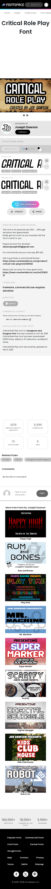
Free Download (28, 204)
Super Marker (25, 666)
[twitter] (25, 874)
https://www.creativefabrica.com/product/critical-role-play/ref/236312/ (25, 262)
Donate (12, 304)
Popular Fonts (14, 837)
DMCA (24, 864)
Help (9, 857)
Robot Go (25, 794)
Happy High (25, 538)
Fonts (7, 13)
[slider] (26, 149)
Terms (10, 864)
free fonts (8, 823)
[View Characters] (46, 160)
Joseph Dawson (26, 127)
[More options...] (46, 166)
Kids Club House (25, 762)
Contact (22, 132)
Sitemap (39, 864)
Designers (42, 823)
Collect (19, 212)
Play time (25, 602)
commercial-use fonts (25, 824)
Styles (17, 13)
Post (42, 493)
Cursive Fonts (37, 844)
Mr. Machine (25, 634)
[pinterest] (35, 874)
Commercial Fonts (34, 837)
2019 (13, 425)
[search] (34, 4)
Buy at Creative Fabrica (17, 319)
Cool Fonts (12, 844)
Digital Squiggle (26, 730)
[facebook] (16, 874)
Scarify (25, 698)
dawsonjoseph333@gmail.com (18, 246)
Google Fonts (14, 851)
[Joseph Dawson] (8, 128)
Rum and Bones (25, 570)
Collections (30, 13)
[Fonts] (13, 5)
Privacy (40, 857)
